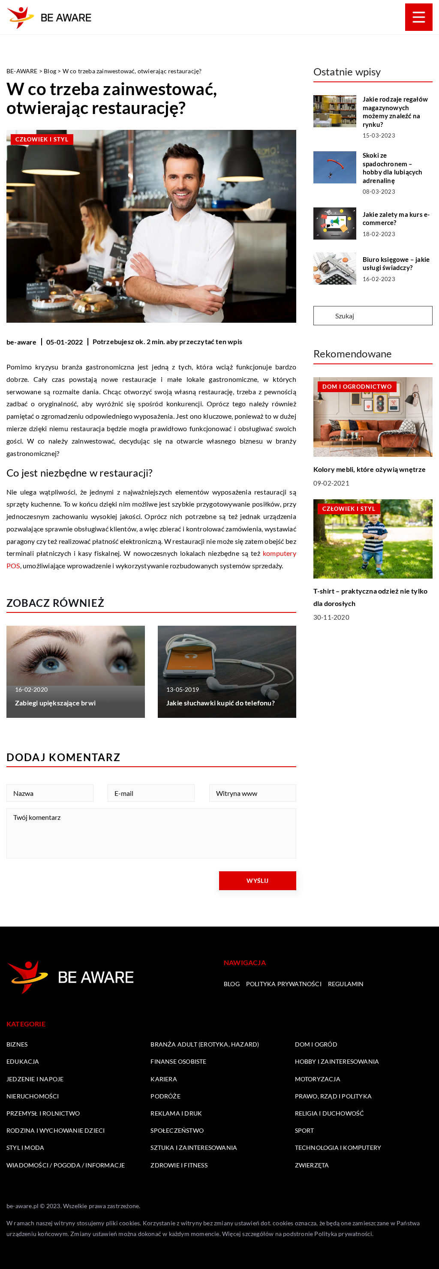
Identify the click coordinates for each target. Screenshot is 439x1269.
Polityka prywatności (284, 983)
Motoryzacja (317, 1079)
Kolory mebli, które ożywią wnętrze (369, 469)
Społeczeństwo (177, 1130)
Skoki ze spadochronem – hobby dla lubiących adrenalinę (393, 167)
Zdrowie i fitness (178, 1165)
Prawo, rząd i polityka (333, 1096)
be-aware (21, 342)
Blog (232, 983)
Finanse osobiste (178, 1061)
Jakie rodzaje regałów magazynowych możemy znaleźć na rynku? (395, 111)
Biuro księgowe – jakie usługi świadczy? (396, 263)
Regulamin (346, 983)
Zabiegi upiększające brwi (55, 703)
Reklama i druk (176, 1113)
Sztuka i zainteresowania (193, 1147)
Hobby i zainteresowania (337, 1061)
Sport (304, 1130)
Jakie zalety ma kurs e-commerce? (396, 218)
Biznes (16, 1044)
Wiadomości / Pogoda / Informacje (65, 1165)
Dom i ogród (316, 1044)
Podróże (165, 1096)
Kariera (163, 1079)
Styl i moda (25, 1147)
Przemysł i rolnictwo (43, 1113)
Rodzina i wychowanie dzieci (55, 1130)
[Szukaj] (323, 316)
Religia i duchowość (329, 1113)
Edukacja (22, 1061)
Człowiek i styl (42, 139)
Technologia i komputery (338, 1147)
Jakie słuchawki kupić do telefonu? (220, 703)
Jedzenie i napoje (34, 1079)
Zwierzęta (312, 1165)
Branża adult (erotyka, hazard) (204, 1044)
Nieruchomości (32, 1096)
